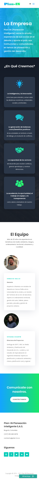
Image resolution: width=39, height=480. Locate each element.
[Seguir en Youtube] (27, 454)
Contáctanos (19, 399)
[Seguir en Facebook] (11, 454)
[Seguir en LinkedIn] (22, 454)
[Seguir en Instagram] (6, 454)
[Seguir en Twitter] (16, 454)
